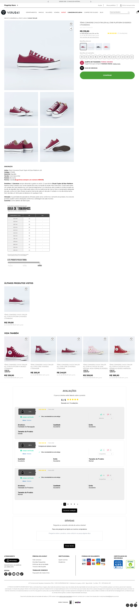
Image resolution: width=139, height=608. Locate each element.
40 (114, 57)
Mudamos (62, 562)
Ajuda (100, 5)
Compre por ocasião (91, 12)
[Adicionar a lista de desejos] (71, 24)
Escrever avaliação (69, 510)
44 (132, 57)
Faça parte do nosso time (41, 573)
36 (95, 57)
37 (100, 57)
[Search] (129, 12)
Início (6, 18)
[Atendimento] (135, 605)
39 (109, 57)
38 (104, 57)
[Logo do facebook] (5, 574)
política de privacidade (65, 596)
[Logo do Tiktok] (21, 574)
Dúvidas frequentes (39, 562)
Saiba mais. (116, 64)
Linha (25, 18)
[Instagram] (131, 605)
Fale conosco (37, 560)
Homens (56, 12)
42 (123, 57)
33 (82, 57)
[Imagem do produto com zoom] (39, 55)
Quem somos (63, 560)
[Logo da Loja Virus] (10, 12)
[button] (48, 1)
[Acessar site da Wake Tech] (78, 602)
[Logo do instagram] (9, 574)
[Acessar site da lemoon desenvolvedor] (65, 602)
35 (91, 57)
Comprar (107, 75)
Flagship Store (10, 5)
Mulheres (49, 12)
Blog (101, 12)
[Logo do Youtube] (13, 574)
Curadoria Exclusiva (75, 12)
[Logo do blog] (17, 574)
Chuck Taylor (32, 18)
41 (118, 57)
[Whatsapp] (127, 605)
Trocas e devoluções (39, 566)
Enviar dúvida (69, 546)
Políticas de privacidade (40, 564)
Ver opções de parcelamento (89, 37)
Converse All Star (15, 18)
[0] (137, 12)
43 (127, 57)
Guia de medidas (91, 68)
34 (86, 57)
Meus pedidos (111, 5)
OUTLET (63, 12)
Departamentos (31, 12)
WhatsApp (13, 560)
